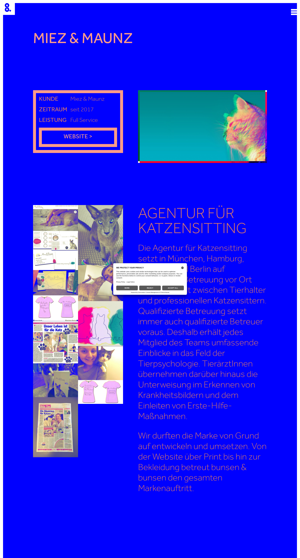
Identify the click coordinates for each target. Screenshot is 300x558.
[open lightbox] (202, 126)
